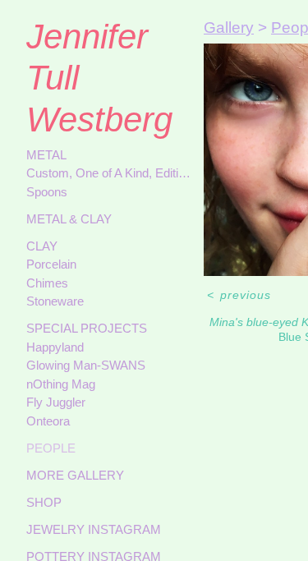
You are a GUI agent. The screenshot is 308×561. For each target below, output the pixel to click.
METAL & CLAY (69, 219)
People (51, 448)
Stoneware (55, 301)
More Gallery (75, 475)
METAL (46, 155)
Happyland (55, 347)
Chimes (47, 283)
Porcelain (51, 264)
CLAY (41, 246)
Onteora (48, 421)
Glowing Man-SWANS (85, 365)
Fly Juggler (55, 402)
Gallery (229, 27)
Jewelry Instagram (93, 529)
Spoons (46, 192)
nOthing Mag (60, 384)
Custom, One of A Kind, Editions (108, 173)
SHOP (44, 502)
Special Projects (86, 328)
